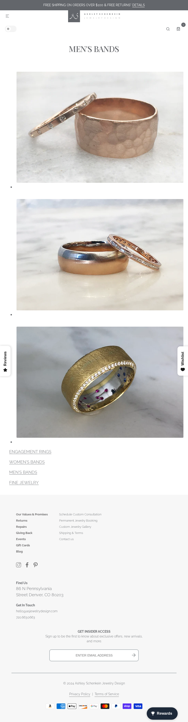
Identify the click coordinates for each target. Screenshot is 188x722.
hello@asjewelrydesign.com (37, 611)
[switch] (11, 29)
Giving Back (24, 533)
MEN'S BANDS (23, 472)
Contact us (66, 539)
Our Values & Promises (32, 514)
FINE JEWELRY (24, 482)
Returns (21, 520)
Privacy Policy (79, 694)
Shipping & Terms (71, 533)
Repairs (21, 526)
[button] (7, 16)
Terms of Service (107, 694)
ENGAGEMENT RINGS (30, 451)
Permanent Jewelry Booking (78, 520)
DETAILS (138, 5)
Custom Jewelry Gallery (75, 526)
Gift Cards (23, 545)
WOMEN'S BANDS (27, 461)
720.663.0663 (25, 617)
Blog (19, 551)
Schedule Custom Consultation (80, 514)
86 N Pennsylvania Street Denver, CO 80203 (40, 591)
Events (21, 539)
